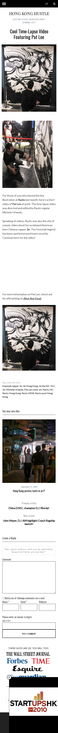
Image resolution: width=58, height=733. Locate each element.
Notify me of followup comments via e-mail (24, 598)
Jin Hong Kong (30, 386)
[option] (29, 456)
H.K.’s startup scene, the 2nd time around (33, 724)
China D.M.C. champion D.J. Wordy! (28, 506)
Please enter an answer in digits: (17, 617)
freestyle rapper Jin (12, 386)
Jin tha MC (44, 386)
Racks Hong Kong (11, 393)
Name (5, 602)
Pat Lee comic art (33, 389)
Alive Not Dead (32, 298)
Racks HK (48, 389)
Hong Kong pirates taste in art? (29, 491)
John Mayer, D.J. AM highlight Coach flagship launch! (29, 519)
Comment (6, 559)
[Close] (9, 677)
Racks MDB (28, 393)
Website (42, 602)
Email (24, 602)
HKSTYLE (28, 719)
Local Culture (38, 719)
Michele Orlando (14, 389)
